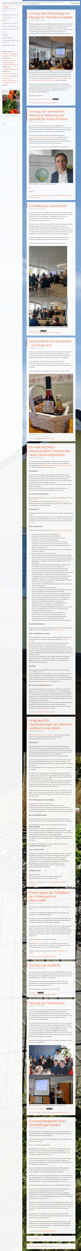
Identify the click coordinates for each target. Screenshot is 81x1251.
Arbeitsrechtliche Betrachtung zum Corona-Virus (11, 41)
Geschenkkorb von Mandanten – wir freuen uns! (50, 343)
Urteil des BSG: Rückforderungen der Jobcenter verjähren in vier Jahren (50, 724)
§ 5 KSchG (47, 681)
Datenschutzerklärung (8, 37)
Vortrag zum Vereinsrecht (46, 1003)
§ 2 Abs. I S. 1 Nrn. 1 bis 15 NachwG (60, 530)
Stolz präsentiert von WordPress (36, 1246)
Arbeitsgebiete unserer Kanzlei (10, 14)
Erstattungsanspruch (55, 882)
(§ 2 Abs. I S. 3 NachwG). (57, 629)
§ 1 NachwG (49, 498)
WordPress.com (57, 1246)
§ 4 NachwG (39, 672)
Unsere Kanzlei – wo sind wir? (10, 23)
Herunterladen (55, 99)
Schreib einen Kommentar (50, 102)
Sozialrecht (39, 882)
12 (47, 570)
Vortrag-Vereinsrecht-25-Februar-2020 (37, 1108)
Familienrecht (40, 1231)
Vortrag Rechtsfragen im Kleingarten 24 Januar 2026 (40, 99)
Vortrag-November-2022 (34, 331)
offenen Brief (39, 943)
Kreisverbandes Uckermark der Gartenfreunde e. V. (43, 137)
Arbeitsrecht (39, 711)
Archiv (4, 32)
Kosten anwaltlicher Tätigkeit (9, 26)
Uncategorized (40, 102)
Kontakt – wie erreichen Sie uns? (10, 29)
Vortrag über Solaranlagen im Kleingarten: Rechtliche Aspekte (51, 15)
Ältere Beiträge (34, 1238)
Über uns (4, 20)
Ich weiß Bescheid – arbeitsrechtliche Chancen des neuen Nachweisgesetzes (49, 451)
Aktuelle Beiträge (6, 17)
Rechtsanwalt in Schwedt (8, 45)
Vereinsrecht (68, 195)
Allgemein (39, 195)
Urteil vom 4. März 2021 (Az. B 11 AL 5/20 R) (43, 735)
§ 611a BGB (34, 499)
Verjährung (63, 882)
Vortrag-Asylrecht (33, 992)
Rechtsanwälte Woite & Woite (11, 6)
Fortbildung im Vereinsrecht (48, 206)
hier (30, 187)
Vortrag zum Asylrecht (44, 965)
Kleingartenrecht (61, 195)
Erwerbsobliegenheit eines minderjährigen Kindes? (47, 1123)
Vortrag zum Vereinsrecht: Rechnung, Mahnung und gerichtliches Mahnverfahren (48, 115)
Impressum (5, 35)
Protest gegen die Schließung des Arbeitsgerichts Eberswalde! (49, 896)
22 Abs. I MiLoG (62, 501)
